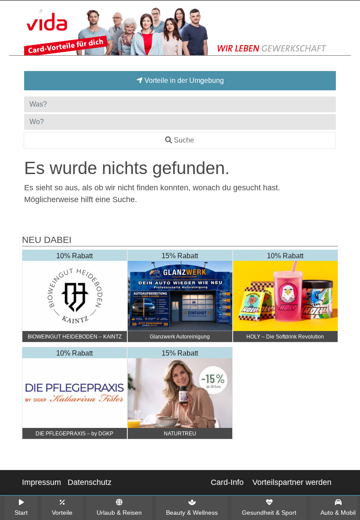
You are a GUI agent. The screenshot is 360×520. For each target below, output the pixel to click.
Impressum (41, 482)
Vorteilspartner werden (291, 482)
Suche (184, 140)
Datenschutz (90, 482)
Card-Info (227, 482)
